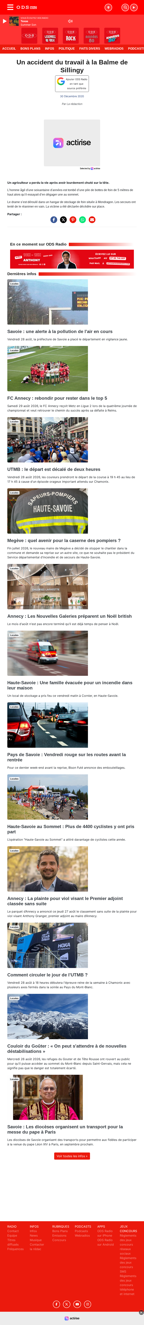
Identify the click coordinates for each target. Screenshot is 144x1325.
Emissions (59, 1235)
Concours (59, 1240)
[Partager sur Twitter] (62, 221)
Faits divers (89, 48)
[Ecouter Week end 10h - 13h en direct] (72, 259)
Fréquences (15, 1249)
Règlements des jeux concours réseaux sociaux (128, 1244)
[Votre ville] (108, 7)
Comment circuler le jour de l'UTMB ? (47, 974)
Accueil (9, 48)
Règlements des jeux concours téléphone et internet (128, 1285)
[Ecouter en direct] (134, 7)
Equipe (12, 1235)
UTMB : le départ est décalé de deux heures (53, 469)
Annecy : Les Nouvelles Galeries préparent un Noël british (69, 616)
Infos (49, 48)
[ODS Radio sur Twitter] (66, 1304)
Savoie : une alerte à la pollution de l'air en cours (59, 331)
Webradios (114, 48)
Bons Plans (30, 48)
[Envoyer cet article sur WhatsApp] (81, 221)
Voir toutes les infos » (72, 1156)
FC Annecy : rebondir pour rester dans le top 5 (57, 398)
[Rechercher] (125, 7)
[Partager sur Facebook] (53, 221)
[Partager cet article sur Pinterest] (72, 221)
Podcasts (81, 1231)
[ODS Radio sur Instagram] (87, 1304)
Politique (67, 48)
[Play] (5, 21)
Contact (13, 1231)
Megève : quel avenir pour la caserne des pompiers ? (64, 540)
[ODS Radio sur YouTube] (77, 1304)
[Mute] (70, 21)
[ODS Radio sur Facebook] (56, 1304)
